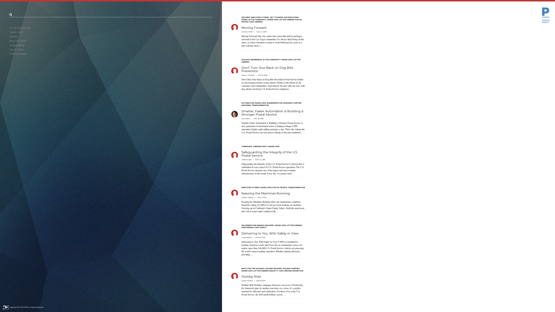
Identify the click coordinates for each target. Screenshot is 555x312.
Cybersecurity (260, 146)
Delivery (246, 17)
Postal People (279, 187)
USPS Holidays (17, 54)
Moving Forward (254, 27)
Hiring (245, 20)
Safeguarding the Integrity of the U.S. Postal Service (270, 153)
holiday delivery (273, 269)
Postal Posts (546, 15)
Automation (248, 103)
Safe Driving (248, 227)
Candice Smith (247, 32)
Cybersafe (247, 146)
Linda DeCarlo (247, 237)
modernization (274, 103)
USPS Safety (261, 227)
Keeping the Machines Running (266, 193)
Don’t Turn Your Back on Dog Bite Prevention (267, 69)
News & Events (17, 41)
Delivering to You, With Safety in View (270, 233)
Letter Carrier (286, 20)
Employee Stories (260, 17)
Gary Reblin (246, 119)
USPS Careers (256, 22)
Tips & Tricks (16, 49)
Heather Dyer (247, 160)
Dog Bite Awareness (252, 60)
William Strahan (248, 197)
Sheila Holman (247, 281)
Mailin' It (273, 271)
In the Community (19, 28)
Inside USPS (16, 32)
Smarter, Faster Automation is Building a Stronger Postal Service (272, 112)
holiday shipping (291, 269)
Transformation (260, 105)
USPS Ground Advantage (291, 271)
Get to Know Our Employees (284, 17)
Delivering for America (253, 225)
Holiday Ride (251, 276)
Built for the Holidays (253, 269)
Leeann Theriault (248, 75)
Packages (288, 103)
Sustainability (17, 45)
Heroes (13, 36)
